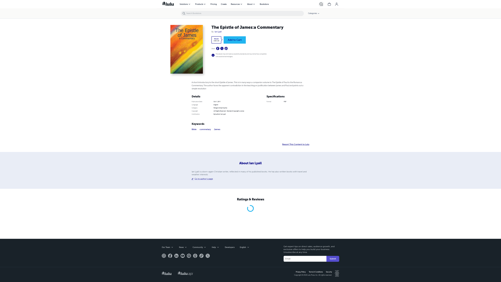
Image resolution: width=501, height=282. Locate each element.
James (217, 129)
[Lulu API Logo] (185, 273)
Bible (194, 129)
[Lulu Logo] (167, 274)
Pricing (213, 4)
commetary (205, 129)
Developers (230, 247)
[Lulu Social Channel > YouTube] (183, 256)
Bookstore (264, 4)
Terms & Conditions (316, 272)
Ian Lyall (218, 32)
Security (329, 272)
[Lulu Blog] (189, 256)
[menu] (189, 4)
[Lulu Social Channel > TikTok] (201, 256)
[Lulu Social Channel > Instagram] (164, 256)
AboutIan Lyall (250, 163)
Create (224, 4)
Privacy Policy (301, 272)
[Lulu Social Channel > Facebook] (170, 256)
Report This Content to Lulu (295, 144)
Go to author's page (204, 179)
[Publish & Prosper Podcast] (195, 256)
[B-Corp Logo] (337, 273)
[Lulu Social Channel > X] (208, 256)
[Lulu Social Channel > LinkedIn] (176, 256)
